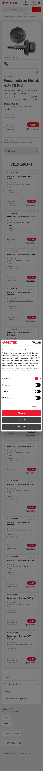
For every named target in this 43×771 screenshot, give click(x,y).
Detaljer (34, 406)
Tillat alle (21, 413)
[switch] (38, 385)
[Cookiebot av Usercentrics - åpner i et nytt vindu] (31, 342)
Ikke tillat (21, 427)
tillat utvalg (22, 420)
